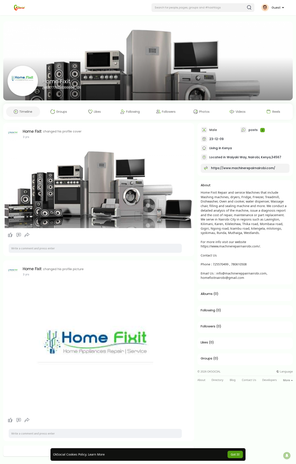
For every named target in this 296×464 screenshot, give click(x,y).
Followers (208, 326)
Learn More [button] (96, 454)
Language (286, 371)
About (201, 380)
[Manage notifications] (286, 455)
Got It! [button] (235, 454)
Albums (207, 294)
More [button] (287, 380)
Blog (233, 380)
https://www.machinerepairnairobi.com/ (243, 168)
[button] (202, 7)
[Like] (18, 235)
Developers (269, 380)
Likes (204, 342)
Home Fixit (56, 81)
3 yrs (26, 137)
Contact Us (249, 380)
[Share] (27, 235)
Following (208, 310)
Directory (217, 380)
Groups (206, 358)
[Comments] (18, 235)
